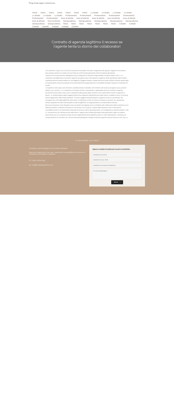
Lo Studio (94, 13)
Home (34, 13)
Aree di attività (67, 18)
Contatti (122, 24)
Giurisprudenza (69, 21)
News (65, 24)
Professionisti (71, 15)
